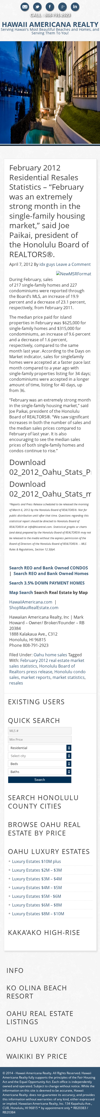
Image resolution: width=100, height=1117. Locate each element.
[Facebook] (50, 7)
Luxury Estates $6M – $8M (37, 905)
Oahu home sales (50, 655)
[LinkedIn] (75, 7)
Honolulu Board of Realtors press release (42, 669)
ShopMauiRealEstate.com (33, 607)
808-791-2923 (57, 15)
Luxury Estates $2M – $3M (37, 870)
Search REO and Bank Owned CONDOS (48, 568)
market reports (36, 677)
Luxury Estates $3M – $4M (37, 879)
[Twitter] (37, 7)
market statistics (69, 677)
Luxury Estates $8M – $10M (38, 914)
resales (16, 683)
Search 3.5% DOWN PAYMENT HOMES (47, 583)
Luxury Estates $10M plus (36, 861)
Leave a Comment (73, 264)
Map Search (21, 592)
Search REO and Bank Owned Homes (51, 573)
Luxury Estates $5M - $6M (36, 896)
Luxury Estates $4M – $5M (37, 887)
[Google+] (62, 7)
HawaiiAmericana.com (30, 602)
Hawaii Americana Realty (50, 27)
